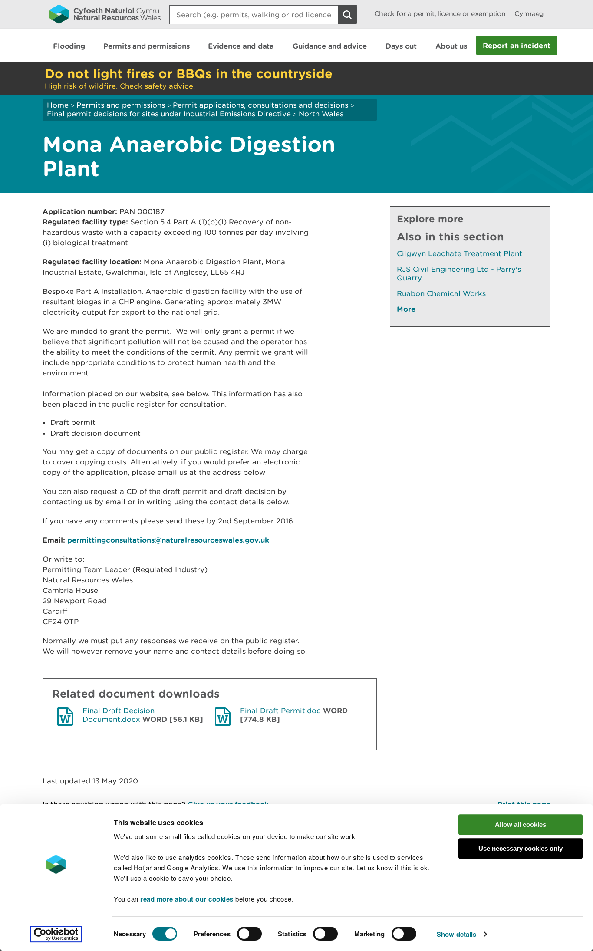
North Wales (321, 113)
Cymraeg (529, 14)
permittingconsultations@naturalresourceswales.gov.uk (168, 540)
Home (58, 105)
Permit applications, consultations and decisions (260, 105)
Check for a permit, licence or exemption (440, 14)
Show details (456, 934)
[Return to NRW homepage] (105, 14)
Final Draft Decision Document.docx (118, 715)
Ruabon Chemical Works (441, 293)
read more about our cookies (187, 899)
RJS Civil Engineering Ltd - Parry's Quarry (459, 273)
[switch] (249, 934)
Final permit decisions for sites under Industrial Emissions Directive (169, 113)
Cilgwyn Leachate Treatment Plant (459, 253)
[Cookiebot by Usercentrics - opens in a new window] (56, 934)
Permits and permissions (120, 105)
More (406, 309)
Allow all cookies (520, 824)
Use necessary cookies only (520, 848)
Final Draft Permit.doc (280, 710)
